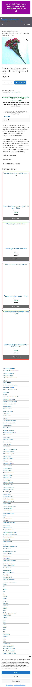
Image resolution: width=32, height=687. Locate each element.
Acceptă (16, 672)
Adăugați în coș (20, 82)
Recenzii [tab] (6, 120)
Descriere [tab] (7, 116)
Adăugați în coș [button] (16, 218)
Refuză (16, 677)
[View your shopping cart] (2, 24)
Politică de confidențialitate (19, 685)
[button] (29, 656)
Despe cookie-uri (9, 685)
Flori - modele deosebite (14, 92)
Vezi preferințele (16, 681)
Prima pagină (6, 31)
